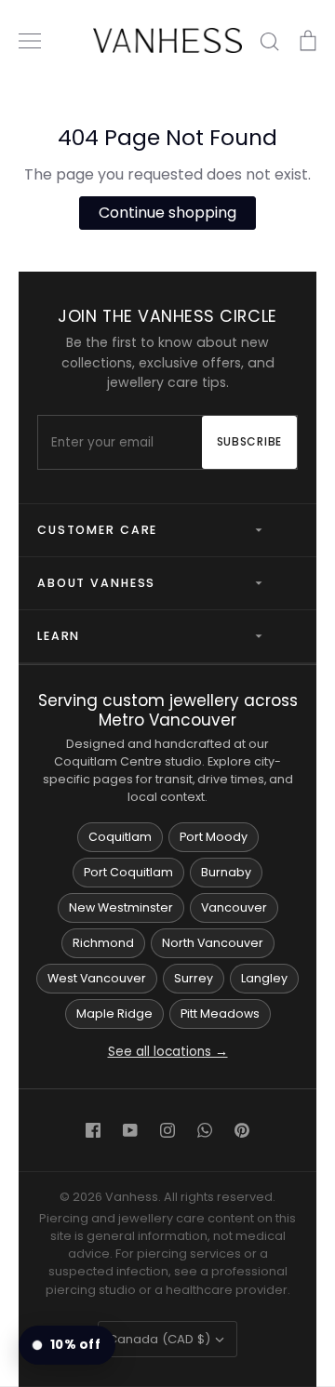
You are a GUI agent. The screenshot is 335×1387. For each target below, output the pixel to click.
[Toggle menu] (29, 40)
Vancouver (234, 907)
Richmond (103, 943)
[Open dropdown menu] (251, 530)
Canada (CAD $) (159, 1339)
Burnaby (226, 872)
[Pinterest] (242, 1130)
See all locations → (168, 1051)
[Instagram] (167, 1130)
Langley (264, 978)
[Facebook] (93, 1130)
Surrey (193, 978)
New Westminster (121, 907)
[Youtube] (130, 1130)
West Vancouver (96, 978)
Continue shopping (167, 212)
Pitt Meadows (220, 1013)
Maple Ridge (114, 1013)
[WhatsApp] (204, 1130)
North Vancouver (212, 943)
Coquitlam (120, 837)
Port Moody (214, 837)
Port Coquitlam (128, 872)
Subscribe (249, 441)
